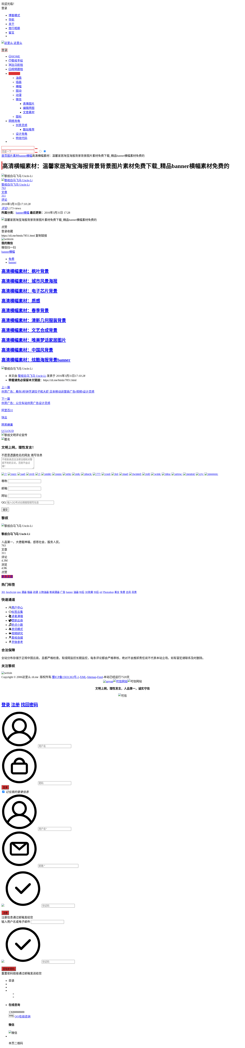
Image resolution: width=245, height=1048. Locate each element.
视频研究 (17, 633)
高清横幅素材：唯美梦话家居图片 (33, 340)
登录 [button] (4, 8)
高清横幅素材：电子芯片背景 (29, 291)
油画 (19, 77)
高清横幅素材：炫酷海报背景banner (35, 360)
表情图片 (28, 103)
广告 (62, 592)
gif (101, 592)
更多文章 (7, 576)
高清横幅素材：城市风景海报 (29, 281)
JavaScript (11, 592)
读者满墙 (17, 616)
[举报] (120, 681)
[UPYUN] (108, 681)
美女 (116, 592)
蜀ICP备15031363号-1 (65, 677)
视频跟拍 (17, 69)
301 (3, 592)
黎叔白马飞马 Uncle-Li (32, 375)
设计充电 (21, 133)
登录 (5, 704)
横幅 (19, 86)
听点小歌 (17, 624)
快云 (4, 417)
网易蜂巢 (7, 424)
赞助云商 (17, 620)
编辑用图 (28, 108)
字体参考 (17, 642)
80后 (81, 592)
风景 (134, 592)
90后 (96, 592)
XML (83, 677)
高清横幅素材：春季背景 (25, 310)
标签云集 (17, 611)
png (19, 592)
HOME (15, 56)
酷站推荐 (28, 129)
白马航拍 (17, 64)
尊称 (4, 481)
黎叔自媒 (17, 637)
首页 (4, 155)
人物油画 (44, 592)
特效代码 (21, 138)
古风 (128, 592)
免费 (11, 258)
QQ (3, 502)
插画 (19, 82)
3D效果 (89, 592)
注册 (15, 704)
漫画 (24, 592)
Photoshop (108, 592)
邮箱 (4, 488)
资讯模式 (17, 629)
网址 (4, 495)
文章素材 (28, 112)
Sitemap (91, 677)
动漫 (19, 95)
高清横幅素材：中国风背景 (27, 350)
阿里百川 (7, 410)
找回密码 (29, 704)
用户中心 (17, 607)
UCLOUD (7, 430)
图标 (19, 116)
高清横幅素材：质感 (20, 301)
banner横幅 (25, 155)
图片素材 (13, 155)
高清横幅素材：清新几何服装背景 (33, 320)
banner (12, 262)
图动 (19, 90)
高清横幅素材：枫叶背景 (25, 271)
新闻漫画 (55, 592)
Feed (100, 677)
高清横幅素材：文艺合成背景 (29, 330)
